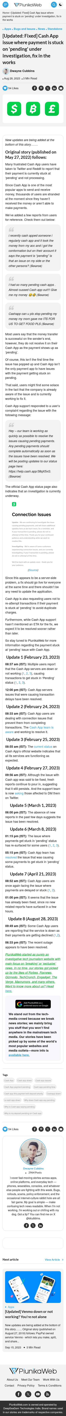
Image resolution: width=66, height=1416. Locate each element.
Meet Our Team (30, 1379)
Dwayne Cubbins (22, 71)
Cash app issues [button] (43, 1080)
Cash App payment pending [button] (17, 1086)
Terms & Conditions (49, 1385)
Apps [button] (7, 29)
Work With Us (51, 1379)
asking (19, 793)
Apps (11, 1307)
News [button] (41, 29)
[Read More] (33, 1287)
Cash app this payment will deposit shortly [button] (23, 1093)
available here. (19, 1055)
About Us (12, 1379)
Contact (9, 1385)
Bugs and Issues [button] (24, 29)
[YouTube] (38, 1394)
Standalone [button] (55, 29)
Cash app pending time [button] (44, 1086)
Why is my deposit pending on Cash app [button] (22, 1113)
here (8, 991)
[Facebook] (18, 1394)
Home (6, 12)
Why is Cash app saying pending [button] (19, 1106)
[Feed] (47, 1394)
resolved (11, 857)
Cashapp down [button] (54, 1093)
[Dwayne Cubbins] (33, 1152)
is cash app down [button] (12, 1100)
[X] (28, 1394)
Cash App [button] (9, 1080)
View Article (52, 1259)
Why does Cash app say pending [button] (39, 1100)
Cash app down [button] (24, 1080)
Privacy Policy (26, 1385)
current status (43, 746)
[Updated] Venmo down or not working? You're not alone (29, 1314)
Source (36, 266)
